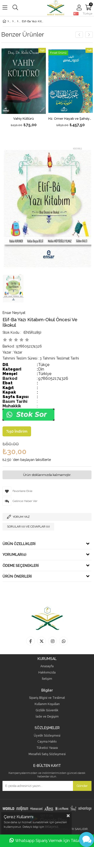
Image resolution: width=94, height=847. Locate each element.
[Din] (17, 21)
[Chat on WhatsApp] (28, 419)
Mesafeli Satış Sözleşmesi (47, 754)
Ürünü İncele (32, 88)
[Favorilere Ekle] (23, 88)
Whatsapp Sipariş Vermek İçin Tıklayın (49, 840)
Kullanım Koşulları (47, 704)
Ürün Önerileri (17, 576)
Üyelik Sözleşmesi (47, 735)
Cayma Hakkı (47, 741)
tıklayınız (51, 826)
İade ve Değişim (47, 716)
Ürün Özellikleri (19, 544)
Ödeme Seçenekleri (21, 566)
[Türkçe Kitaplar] (13, 21)
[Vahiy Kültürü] (24, 81)
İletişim (47, 679)
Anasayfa (47, 666)
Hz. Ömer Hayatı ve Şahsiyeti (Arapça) (70, 118)
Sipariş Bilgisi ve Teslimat (47, 698)
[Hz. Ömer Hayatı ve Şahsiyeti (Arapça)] (70, 81)
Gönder (82, 786)
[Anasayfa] (8, 21)
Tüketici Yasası (47, 748)
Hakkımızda (47, 672)
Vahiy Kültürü (23, 118)
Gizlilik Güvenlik (47, 710)
